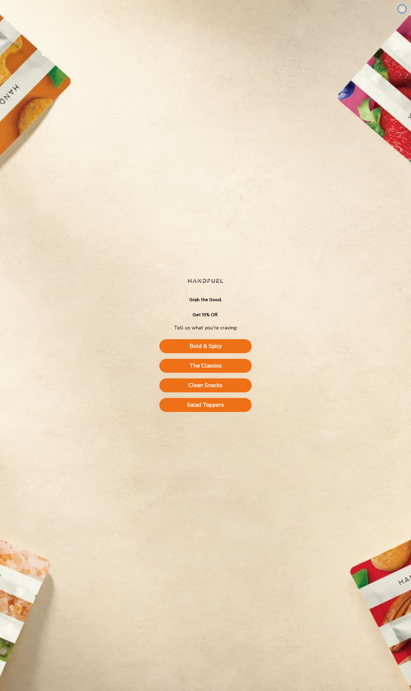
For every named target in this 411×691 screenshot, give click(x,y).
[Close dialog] (402, 8)
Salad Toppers (205, 405)
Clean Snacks (205, 385)
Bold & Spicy (206, 346)
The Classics (206, 365)
